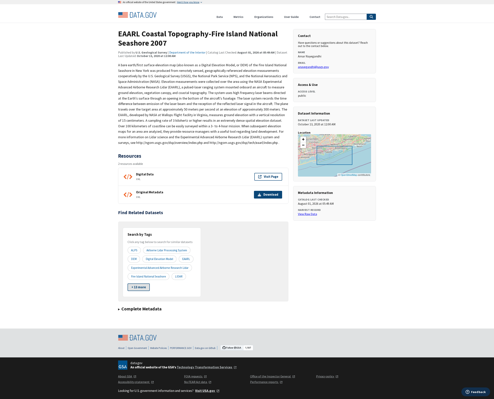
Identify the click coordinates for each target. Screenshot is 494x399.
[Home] (137, 15)
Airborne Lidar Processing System (166, 250)
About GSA (125, 376)
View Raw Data (307, 214)
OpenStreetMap (349, 174)
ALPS (134, 250)
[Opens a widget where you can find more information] (475, 392)
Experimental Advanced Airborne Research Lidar (160, 268)
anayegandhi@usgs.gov (313, 67)
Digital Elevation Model (159, 259)
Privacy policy (325, 376)
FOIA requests (193, 376)
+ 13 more (138, 287)
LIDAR (179, 276)
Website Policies (158, 348)
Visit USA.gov (205, 391)
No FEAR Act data (196, 382)
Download (270, 194)
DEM (134, 259)
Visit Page (271, 176)
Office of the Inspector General (270, 376)
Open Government (137, 348)
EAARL (186, 259)
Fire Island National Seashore (148, 276)
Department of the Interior (187, 52)
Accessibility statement (134, 382)
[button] (303, 139)
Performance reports (264, 382)
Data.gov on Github (205, 348)
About (121, 348)
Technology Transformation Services (205, 367)
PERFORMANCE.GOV (181, 348)
